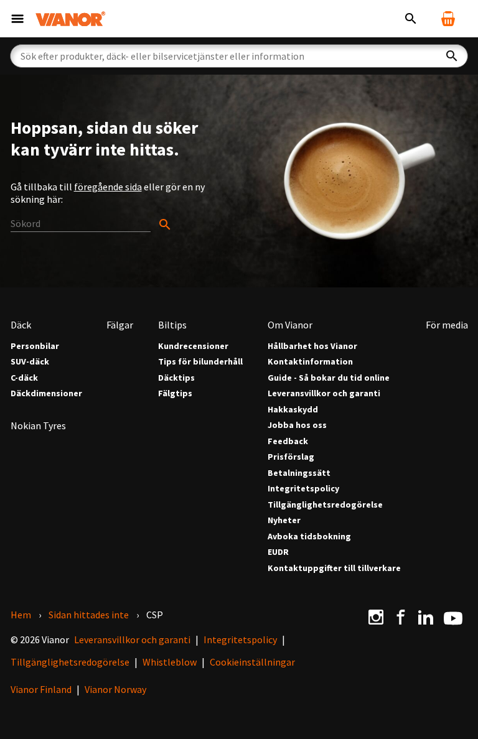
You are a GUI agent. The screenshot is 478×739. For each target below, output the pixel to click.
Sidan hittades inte (89, 614)
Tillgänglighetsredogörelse (325, 505)
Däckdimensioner (46, 393)
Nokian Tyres (38, 425)
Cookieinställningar (252, 662)
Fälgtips (175, 393)
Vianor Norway (115, 689)
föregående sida (108, 186)
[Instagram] (375, 617)
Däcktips (176, 378)
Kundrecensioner (193, 346)
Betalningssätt (299, 473)
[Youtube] (453, 617)
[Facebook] (400, 617)
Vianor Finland (41, 689)
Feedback (288, 441)
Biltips (172, 324)
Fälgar (119, 324)
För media (447, 324)
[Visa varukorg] (448, 19)
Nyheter (284, 520)
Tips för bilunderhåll (200, 361)
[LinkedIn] (425, 617)
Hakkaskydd (293, 409)
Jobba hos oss (297, 425)
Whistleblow (170, 662)
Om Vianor (290, 324)
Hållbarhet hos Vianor (312, 346)
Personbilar (35, 346)
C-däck (24, 378)
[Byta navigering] (17, 18)
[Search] (92, 224)
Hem (21, 614)
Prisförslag (291, 457)
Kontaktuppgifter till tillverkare (334, 568)
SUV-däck (30, 361)
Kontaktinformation (310, 361)
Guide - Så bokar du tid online (329, 378)
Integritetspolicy (303, 488)
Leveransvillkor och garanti (324, 393)
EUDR (278, 552)
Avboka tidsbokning (309, 536)
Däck (21, 324)
